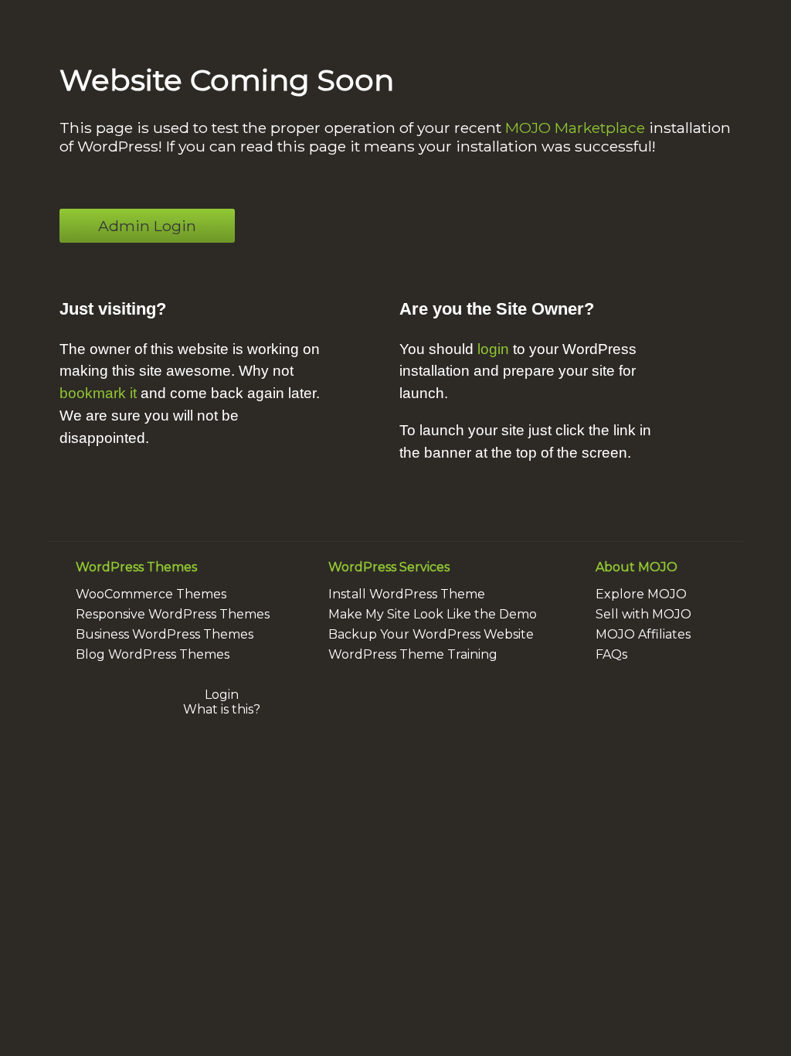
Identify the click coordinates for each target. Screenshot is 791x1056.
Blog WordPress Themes (152, 654)
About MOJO (636, 567)
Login (222, 694)
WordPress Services (389, 567)
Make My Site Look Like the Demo (432, 614)
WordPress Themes (136, 567)
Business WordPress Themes (164, 634)
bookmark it (98, 393)
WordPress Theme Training (412, 654)
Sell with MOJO (643, 614)
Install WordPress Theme (406, 594)
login (493, 349)
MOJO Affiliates (643, 634)
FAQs (611, 654)
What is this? (221, 709)
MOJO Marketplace (575, 127)
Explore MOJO (641, 594)
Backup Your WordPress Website (431, 634)
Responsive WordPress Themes (173, 614)
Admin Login (147, 225)
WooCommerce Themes (151, 594)
